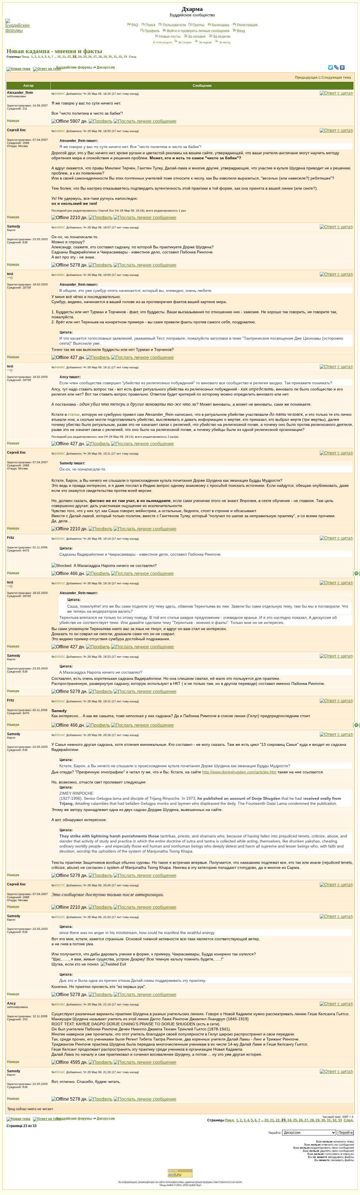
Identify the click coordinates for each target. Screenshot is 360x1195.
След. (133, 56)
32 (120, 56)
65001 (59, 583)
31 (115, 56)
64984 (59, 93)
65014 (59, 735)
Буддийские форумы (74, 67)
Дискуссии (106, 67)
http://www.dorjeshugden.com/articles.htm (239, 772)
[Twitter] (331, 67)
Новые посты (170, 36)
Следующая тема (336, 77)
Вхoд (241, 31)
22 (69, 56)
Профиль (152, 31)
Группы (198, 25)
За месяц (224, 42)
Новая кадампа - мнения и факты (54, 50)
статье (74, 414)
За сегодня (197, 36)
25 (85, 56)
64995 (59, 227)
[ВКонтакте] (342, 67)
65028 (59, 1004)
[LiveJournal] (336, 67)
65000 (59, 538)
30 (110, 56)
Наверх (13, 121)
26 (90, 56)
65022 (59, 917)
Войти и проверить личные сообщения (198, 31)
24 (80, 56)
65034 (59, 1072)
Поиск (150, 25)
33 (125, 56)
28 (100, 56)
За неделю (221, 36)
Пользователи (174, 25)
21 (64, 56)
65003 (59, 701)
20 (59, 56)
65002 (59, 656)
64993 (59, 131)
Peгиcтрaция (247, 25)
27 (95, 56)
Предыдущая (306, 77)
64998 (59, 367)
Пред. (26, 56)
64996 (59, 274)
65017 (59, 885)
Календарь (221, 25)
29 (105, 56)
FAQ (135, 25)
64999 (59, 453)
